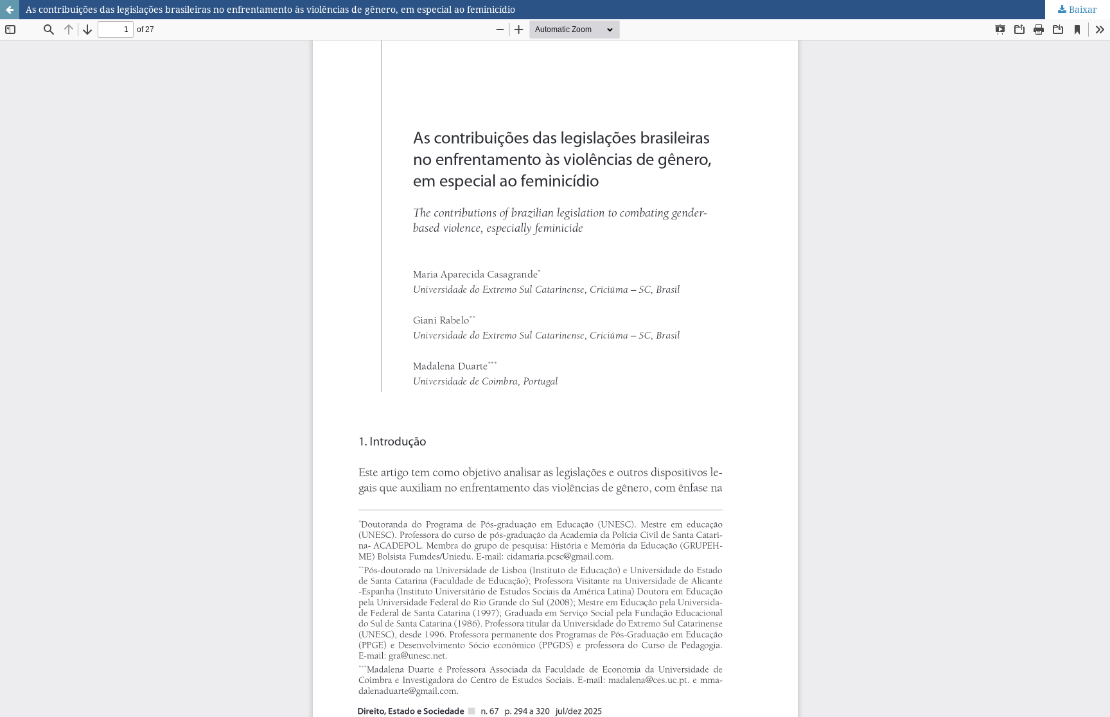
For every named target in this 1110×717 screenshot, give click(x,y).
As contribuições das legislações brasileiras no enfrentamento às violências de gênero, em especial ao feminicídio (270, 9)
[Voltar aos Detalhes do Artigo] (9, 9)
